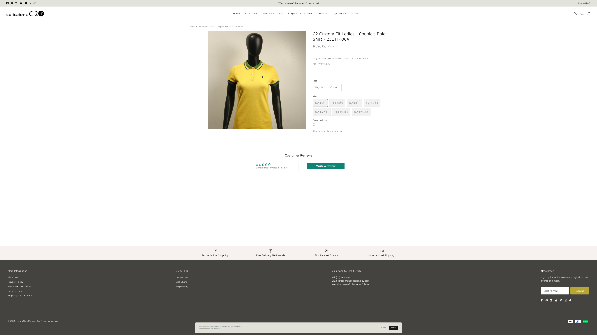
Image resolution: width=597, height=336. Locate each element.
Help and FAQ (584, 3)
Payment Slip (340, 13)
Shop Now (268, 13)
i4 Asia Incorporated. (49, 321)
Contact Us (182, 277)
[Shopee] (21, 3)
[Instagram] (30, 3)
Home (236, 13)
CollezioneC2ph (21, 321)
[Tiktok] (34, 3)
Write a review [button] (326, 166)
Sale (281, 13)
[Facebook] (7, 3)
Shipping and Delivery (20, 295)
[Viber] (26, 3)
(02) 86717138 (343, 277)
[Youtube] (12, 3)
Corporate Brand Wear (300, 13)
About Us (323, 13)
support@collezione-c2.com (354, 280)
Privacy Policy (15, 281)
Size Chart (357, 13)
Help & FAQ (182, 286)
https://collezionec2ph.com (356, 284)
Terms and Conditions (20, 286)
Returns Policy (16, 291)
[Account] (574, 13)
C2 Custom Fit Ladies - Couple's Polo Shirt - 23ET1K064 (220, 27)
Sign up (580, 290)
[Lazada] (16, 3)
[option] (257, 80)
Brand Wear (251, 13)
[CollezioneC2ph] (25, 14)
